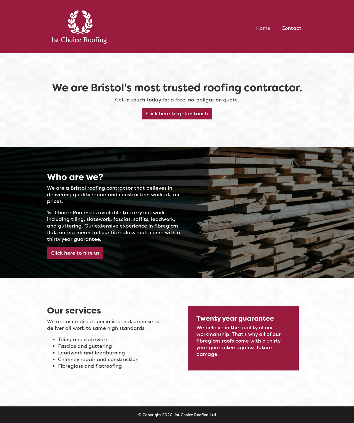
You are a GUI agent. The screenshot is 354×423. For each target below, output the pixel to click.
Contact (291, 28)
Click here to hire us (75, 253)
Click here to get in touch (177, 113)
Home (263, 28)
